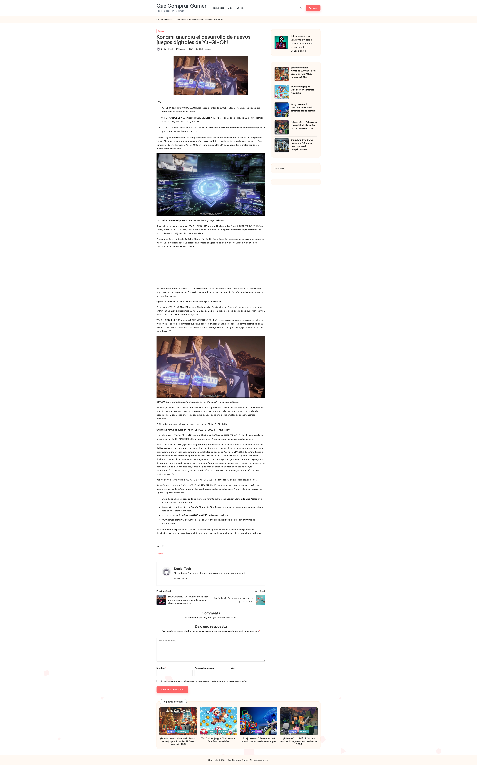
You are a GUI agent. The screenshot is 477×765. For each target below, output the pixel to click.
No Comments (205, 49)
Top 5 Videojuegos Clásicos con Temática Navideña (302, 89)
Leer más (279, 168)
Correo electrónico (205, 668)
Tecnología (183, 732)
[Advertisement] (211, 267)
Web (233, 668)
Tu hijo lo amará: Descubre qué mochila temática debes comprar (303, 107)
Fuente (160, 553)
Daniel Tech (182, 568)
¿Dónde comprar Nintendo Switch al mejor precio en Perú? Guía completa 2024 (303, 72)
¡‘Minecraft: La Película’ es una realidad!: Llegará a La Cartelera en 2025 (304, 125)
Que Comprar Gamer (182, 6)
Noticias (223, 732)
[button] (313, 8)
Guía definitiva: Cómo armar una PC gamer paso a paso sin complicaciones (302, 145)
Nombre (161, 668)
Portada (160, 19)
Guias (258, 732)
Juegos (161, 31)
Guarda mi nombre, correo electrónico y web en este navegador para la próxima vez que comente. (204, 681)
